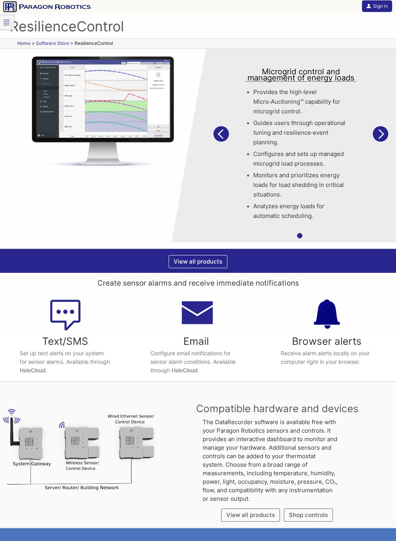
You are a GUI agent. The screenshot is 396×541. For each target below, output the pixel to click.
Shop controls (308, 515)
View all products (198, 261)
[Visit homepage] (45, 6)
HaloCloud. (33, 370)
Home (24, 43)
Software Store (52, 43)
